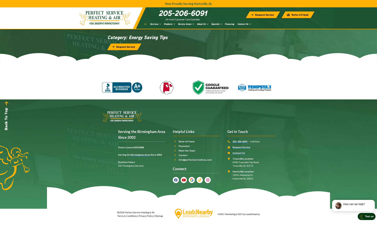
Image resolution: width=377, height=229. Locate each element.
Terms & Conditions (127, 215)
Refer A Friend (186, 141)
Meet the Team (187, 150)
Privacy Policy (146, 215)
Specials (215, 24)
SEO (240, 214)
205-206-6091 (240, 141)
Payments (184, 146)
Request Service (241, 147)
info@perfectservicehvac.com (195, 159)
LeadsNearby (253, 214)
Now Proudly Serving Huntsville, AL (188, 3)
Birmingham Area (140, 154)
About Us (201, 24)
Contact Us (243, 24)
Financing (229, 24)
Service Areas (184, 24)
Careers (183, 155)
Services (154, 24)
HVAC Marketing (227, 214)
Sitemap (159, 215)
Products (168, 24)
